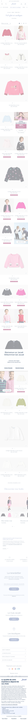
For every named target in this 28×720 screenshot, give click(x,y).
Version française (8, 368)
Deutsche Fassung (19, 368)
